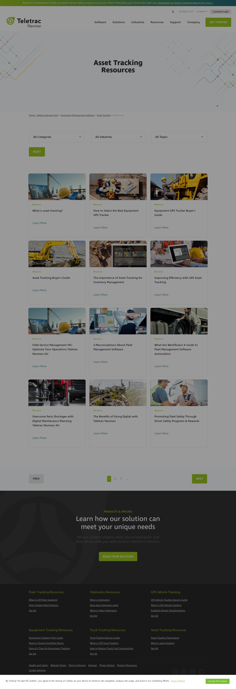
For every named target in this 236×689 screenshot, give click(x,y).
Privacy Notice (178, 680)
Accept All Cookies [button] (217, 681)
